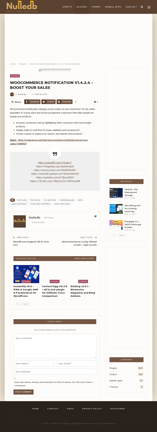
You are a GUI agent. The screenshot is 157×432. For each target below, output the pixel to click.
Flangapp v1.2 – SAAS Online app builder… (133, 224)
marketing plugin (67, 200)
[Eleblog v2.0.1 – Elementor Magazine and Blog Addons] (83, 274)
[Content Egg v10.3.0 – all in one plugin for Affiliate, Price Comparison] (55, 274)
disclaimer (117, 409)
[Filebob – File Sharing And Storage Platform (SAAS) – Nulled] (116, 193)
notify (80, 200)
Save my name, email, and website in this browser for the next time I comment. (53, 384)
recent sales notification (40, 204)
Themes (96, 7)
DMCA (70, 409)
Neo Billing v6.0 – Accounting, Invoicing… (133, 208)
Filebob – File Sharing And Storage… (131, 192)
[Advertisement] (78, 39)
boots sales (22, 200)
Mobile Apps (113, 7)
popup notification (19, 204)
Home (35, 409)
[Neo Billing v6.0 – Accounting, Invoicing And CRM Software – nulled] (116, 209)
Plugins (82, 7)
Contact (131, 7)
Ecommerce (35, 200)
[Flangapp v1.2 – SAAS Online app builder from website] (116, 225)
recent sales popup (62, 204)
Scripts (67, 7)
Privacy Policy (92, 409)
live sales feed (50, 200)
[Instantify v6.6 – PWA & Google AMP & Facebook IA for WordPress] (26, 274)
